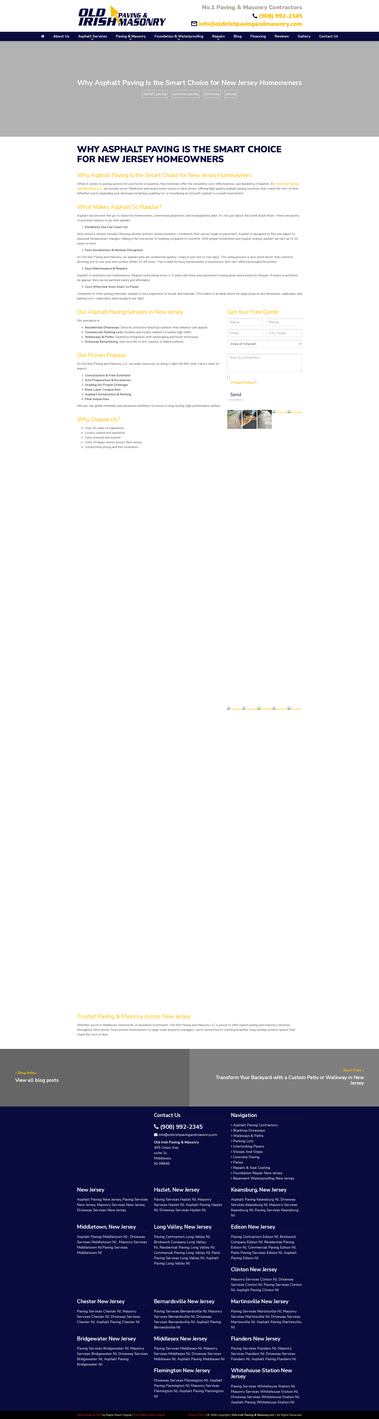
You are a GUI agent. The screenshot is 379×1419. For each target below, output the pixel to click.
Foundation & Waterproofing (179, 36)
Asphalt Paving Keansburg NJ (255, 1199)
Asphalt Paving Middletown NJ (102, 1236)
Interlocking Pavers (249, 1146)
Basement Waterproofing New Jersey (264, 1178)
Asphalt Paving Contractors (256, 1125)
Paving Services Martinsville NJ (256, 1311)
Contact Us (328, 36)
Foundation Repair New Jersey (258, 1173)
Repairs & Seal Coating (252, 1167)
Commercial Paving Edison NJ (272, 1247)
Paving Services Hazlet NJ (175, 1199)
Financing (258, 36)
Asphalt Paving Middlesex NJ (201, 1359)
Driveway (212, 94)
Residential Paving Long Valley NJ (187, 1247)
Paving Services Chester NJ (99, 1311)
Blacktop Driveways (250, 1130)
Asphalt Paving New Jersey (99, 1199)
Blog (238, 36)
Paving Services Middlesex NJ (178, 1348)
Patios (239, 1162)
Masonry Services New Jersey (120, 1204)
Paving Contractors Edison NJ (254, 1236)
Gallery (304, 36)
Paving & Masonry (131, 36)
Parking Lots (244, 1141)
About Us (61, 36)
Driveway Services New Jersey (101, 1210)
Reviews (282, 36)
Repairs (218, 36)
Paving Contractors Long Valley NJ (182, 1236)
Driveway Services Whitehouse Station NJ (265, 1397)
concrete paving (185, 94)
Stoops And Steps (249, 1151)
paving (231, 94)
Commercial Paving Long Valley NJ (182, 1252)
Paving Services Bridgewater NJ (103, 1348)
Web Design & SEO (89, 1415)
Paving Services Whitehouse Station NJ (263, 1386)
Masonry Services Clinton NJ (254, 1279)
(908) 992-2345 (280, 16)
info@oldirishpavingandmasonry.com (250, 24)
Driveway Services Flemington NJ (181, 1380)
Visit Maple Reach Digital (149, 1415)
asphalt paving (155, 94)
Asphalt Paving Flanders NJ (273, 1359)
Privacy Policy (243, 382)
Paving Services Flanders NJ (253, 1348)
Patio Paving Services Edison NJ (256, 1252)
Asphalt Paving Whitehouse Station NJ (262, 1402)
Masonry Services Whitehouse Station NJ (264, 1391)
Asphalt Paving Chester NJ (118, 1322)
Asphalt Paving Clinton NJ (257, 1290)
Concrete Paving (247, 1157)
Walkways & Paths (249, 1135)
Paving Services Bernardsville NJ (180, 1311)
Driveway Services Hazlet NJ (182, 1210)
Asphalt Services (92, 36)
